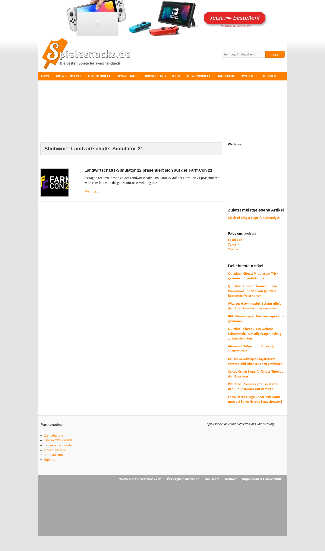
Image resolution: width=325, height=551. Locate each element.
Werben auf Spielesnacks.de (140, 479)
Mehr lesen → (94, 191)
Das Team (212, 479)
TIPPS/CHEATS (154, 76)
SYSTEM (247, 76)
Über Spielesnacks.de (183, 479)
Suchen (275, 55)
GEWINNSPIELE (199, 76)
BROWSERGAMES (68, 76)
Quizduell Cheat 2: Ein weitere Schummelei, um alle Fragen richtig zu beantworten (254, 333)
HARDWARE (226, 76)
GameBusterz (53, 436)
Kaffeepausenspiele (58, 445)
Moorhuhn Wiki (55, 450)
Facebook (235, 240)
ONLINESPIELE (99, 76)
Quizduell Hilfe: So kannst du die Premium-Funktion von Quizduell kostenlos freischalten (253, 291)
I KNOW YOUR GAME (58, 440)
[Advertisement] (150, 114)
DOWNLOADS (127, 76)
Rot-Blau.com (53, 455)
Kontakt (231, 479)
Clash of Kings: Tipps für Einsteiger (253, 218)
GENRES (269, 76)
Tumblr (233, 245)
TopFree (49, 460)
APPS (44, 76)
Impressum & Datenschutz (262, 479)
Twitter (233, 249)
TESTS (176, 76)
